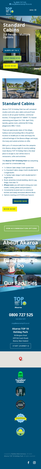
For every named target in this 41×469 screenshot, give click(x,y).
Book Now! (10, 66)
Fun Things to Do (20, 263)
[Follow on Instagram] (34, 462)
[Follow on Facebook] (28, 462)
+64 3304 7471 (20, 319)
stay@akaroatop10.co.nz (20, 323)
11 (28, 96)
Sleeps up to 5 (12, 50)
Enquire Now (20, 201)
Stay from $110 (12, 58)
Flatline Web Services (18, 454)
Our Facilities (20, 282)
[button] (21, 359)
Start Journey (20, 346)
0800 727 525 (21, 2)
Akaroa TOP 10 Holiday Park (13, 456)
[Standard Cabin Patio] (20, 98)
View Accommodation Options (21, 228)
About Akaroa (20, 242)
